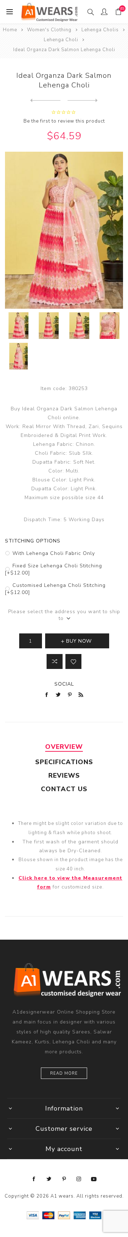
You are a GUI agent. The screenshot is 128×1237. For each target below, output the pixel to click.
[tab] (64, 746)
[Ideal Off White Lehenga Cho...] (45, 100)
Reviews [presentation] (64, 775)
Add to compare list (55, 661)
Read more (64, 1073)
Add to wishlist (73, 661)
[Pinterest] (64, 1179)
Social (64, 684)
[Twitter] (49, 1179)
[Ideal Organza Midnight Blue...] (83, 100)
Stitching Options (32, 541)
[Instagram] (79, 1179)
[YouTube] (94, 1179)
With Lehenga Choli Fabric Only (53, 553)
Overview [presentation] (64, 746)
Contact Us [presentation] (64, 789)
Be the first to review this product (64, 121)
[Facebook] (34, 1179)
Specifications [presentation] (64, 762)
